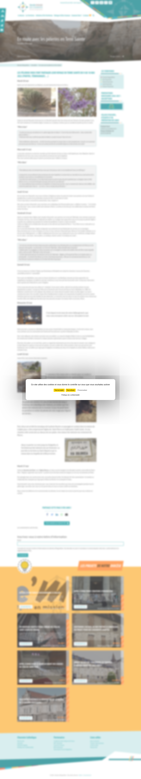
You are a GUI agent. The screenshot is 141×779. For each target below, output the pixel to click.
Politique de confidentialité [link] (70, 395)
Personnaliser (82, 390)
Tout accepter (59, 390)
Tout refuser (71, 390)
